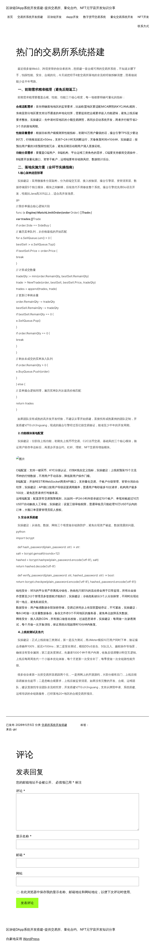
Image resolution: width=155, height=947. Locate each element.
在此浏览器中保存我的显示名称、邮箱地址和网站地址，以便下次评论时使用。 (77, 892)
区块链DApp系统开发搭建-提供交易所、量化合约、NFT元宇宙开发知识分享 (60, 8)
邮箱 (20, 855)
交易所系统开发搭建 (54, 725)
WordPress (31, 939)
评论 (20, 791)
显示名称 (24, 836)
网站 (19, 873)
